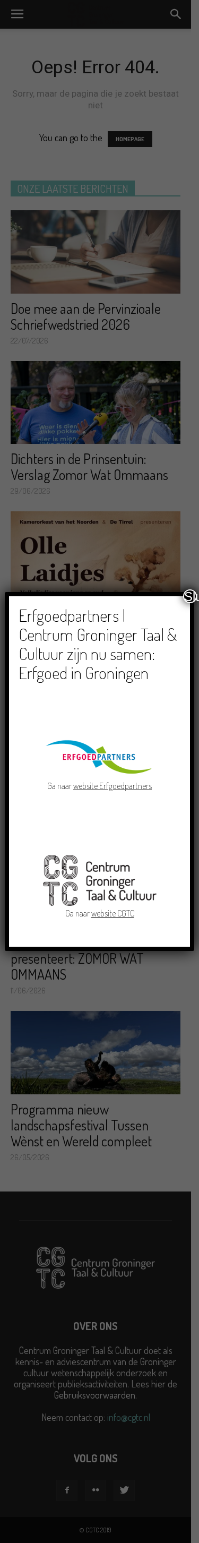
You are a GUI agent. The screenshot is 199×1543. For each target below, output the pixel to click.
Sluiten (190, 596)
